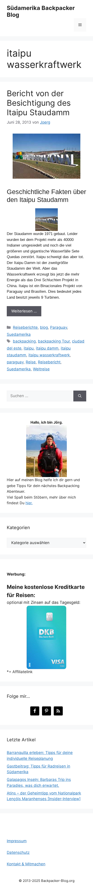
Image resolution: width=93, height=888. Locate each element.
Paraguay (58, 327)
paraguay (15, 362)
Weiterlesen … (24, 311)
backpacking (24, 341)
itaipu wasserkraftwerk (49, 355)
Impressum (17, 841)
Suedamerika (19, 334)
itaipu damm (47, 348)
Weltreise (41, 369)
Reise (31, 362)
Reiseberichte (25, 327)
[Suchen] (79, 396)
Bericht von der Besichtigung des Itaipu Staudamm (39, 103)
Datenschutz (18, 852)
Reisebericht (49, 362)
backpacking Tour (54, 341)
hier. (29, 503)
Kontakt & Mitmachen (26, 864)
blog (44, 327)
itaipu (29, 348)
